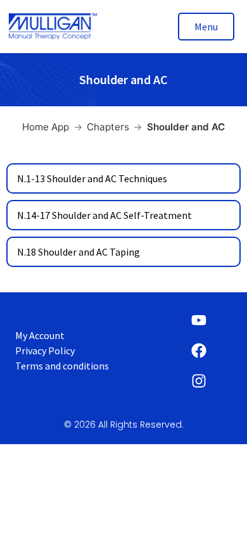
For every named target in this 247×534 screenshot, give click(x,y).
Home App (45, 127)
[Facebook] (199, 350)
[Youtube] (199, 320)
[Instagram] (199, 381)
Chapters (108, 127)
